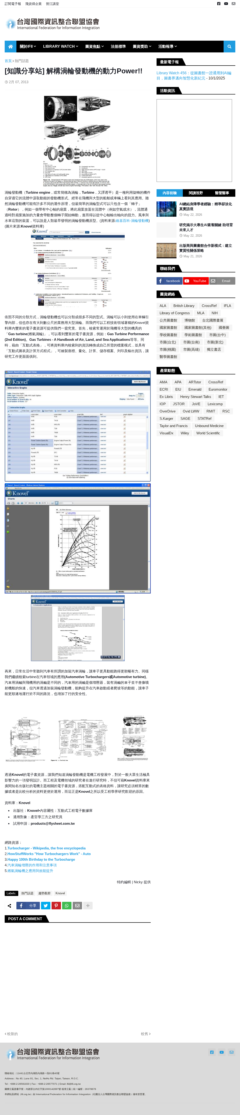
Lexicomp (215, 404)
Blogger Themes (36, 1109)
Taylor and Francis (174, 426)
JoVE (196, 404)
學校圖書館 (168, 335)
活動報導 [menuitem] (165, 46)
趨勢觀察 (44, 893)
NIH (215, 313)
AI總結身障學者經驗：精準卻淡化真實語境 (205, 206)
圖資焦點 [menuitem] (92, 46)
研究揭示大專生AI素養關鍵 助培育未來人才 (206, 227)
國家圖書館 (168, 328)
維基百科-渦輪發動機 (132, 221)
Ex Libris (166, 397)
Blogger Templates (64, 1109)
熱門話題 (22, 61)
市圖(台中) (217, 335)
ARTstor (195, 382)
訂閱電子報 (13, 4)
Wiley (185, 433)
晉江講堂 (52, 4)
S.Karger (166, 418)
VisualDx (166, 433)
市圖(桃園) (168, 349)
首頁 (8, 61)
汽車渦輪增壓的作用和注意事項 (32, 865)
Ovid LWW (191, 411)
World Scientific (208, 433)
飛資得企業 (33, 4)
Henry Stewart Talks (195, 397)
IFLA (227, 306)
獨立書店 (214, 349)
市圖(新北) (215, 342)
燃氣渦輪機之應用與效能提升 (30, 871)
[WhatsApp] (66, 905)
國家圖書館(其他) (197, 328)
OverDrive (168, 411)
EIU (178, 389)
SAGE (185, 418)
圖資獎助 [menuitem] (140, 46)
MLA (200, 313)
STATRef (204, 418)
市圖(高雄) (191, 349)
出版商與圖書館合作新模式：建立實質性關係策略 (205, 247)
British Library (184, 306)
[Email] (77, 905)
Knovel (60, 893)
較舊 (144, 1034)
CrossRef (209, 306)
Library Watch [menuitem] (59, 46)
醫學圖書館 (168, 357)
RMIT (210, 411)
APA (178, 382)
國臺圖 (224, 328)
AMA (163, 382)
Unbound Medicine (209, 426)
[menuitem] (10, 46)
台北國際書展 (212, 320)
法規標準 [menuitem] (118, 46)
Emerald (194, 389)
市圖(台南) (191, 342)
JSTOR (179, 404)
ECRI (164, 389)
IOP (163, 404)
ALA (163, 306)
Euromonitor (218, 389)
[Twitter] (45, 905)
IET (221, 397)
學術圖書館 (193, 335)
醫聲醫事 (222, 193)
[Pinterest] (56, 905)
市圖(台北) (168, 342)
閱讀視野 (196, 193)
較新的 (12, 1034)
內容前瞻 (170, 193)
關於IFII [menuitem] (26, 46)
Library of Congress (175, 313)
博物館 (189, 320)
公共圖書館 (168, 320)
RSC (226, 411)
